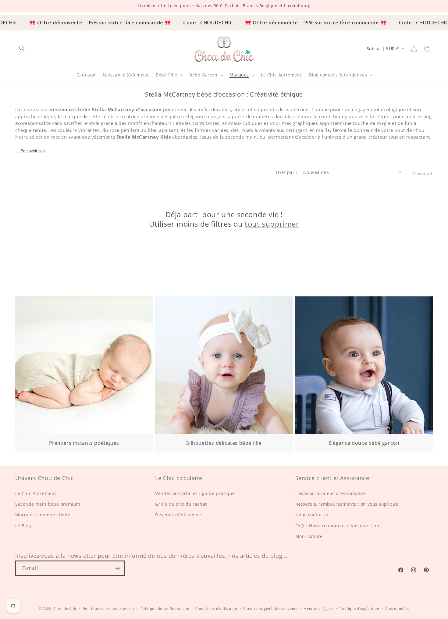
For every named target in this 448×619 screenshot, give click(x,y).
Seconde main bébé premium (47, 504)
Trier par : (286, 172)
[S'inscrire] (117, 568)
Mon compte (309, 536)
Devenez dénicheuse (178, 515)
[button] (22, 48)
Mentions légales (318, 608)
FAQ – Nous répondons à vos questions (338, 526)
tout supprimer (272, 224)
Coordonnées (397, 608)
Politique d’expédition (359, 608)
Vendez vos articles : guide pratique (195, 493)
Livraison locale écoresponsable (330, 493)
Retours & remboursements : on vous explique (346, 504)
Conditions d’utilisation (216, 608)
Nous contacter (312, 515)
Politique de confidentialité (165, 608)
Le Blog (23, 526)
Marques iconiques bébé (42, 515)
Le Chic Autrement (35, 493)
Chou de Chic (65, 608)
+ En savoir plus (31, 151)
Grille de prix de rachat (181, 504)
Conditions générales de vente (270, 608)
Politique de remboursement (108, 608)
